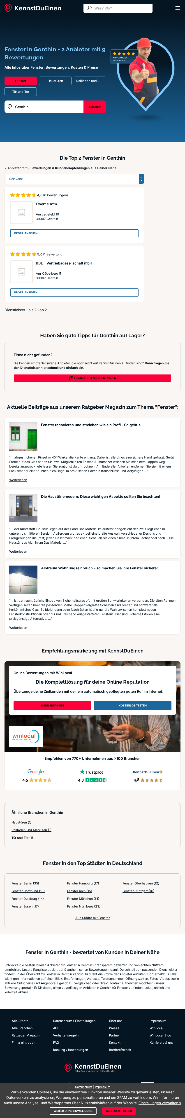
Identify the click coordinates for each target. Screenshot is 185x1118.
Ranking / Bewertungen (70, 1050)
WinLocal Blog (160, 1035)
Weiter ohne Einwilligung (73, 1111)
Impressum (158, 1021)
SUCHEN (95, 106)
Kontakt (114, 1042)
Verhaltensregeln (66, 1035)
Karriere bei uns (161, 1042)
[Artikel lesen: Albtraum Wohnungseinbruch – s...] (23, 580)
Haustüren (21, 822)
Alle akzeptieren (119, 1111)
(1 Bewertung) (53, 254)
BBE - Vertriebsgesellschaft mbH (64, 263)
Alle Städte (20, 1021)
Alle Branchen (22, 1028)
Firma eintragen (23, 1042)
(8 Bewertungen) (55, 195)
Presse (114, 1028)
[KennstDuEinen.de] (33, 8)
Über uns (116, 1021)
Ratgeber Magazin (25, 1035)
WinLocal (157, 1028)
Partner (114, 1035)
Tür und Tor (22, 838)
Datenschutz (62, 1021)
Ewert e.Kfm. (47, 204)
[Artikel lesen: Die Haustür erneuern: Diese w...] (23, 508)
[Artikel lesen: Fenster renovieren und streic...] (23, 436)
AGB (56, 1028)
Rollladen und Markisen (31, 830)
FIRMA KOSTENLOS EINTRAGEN (95, 378)
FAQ (56, 1042)
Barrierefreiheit (120, 1050)
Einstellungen (85, 1021)
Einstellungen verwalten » (160, 1103)
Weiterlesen (18, 480)
